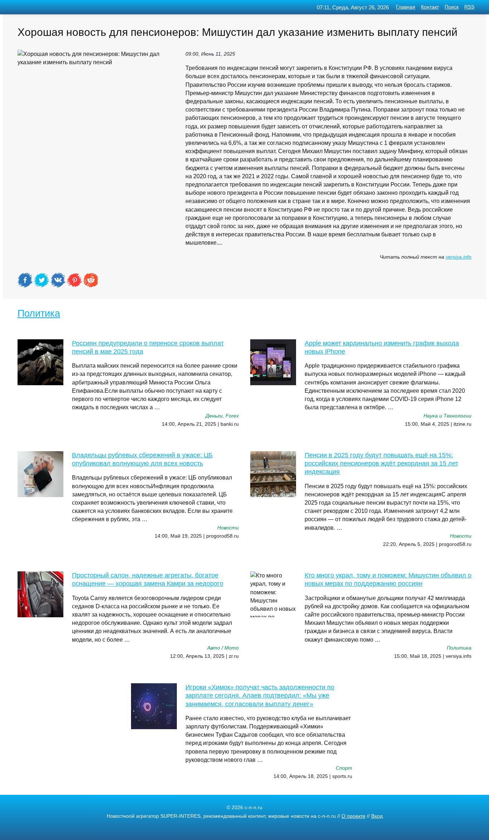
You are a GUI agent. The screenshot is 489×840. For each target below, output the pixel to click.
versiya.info (458, 257)
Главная (405, 7)
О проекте (353, 816)
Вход (377, 816)
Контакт (430, 7)
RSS (469, 7)
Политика (39, 313)
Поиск (452, 7)
